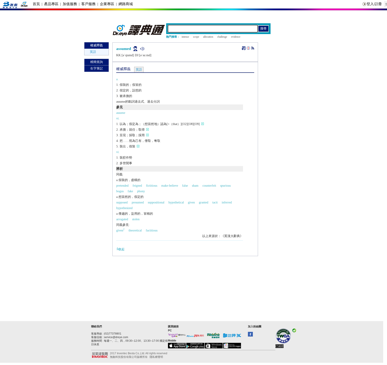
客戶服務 (88, 4)
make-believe (169, 185)
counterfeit (209, 185)
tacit (215, 202)
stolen (136, 219)
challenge (222, 36)
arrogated (122, 219)
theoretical (135, 230)
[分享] (252, 49)
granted (203, 202)
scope (196, 36)
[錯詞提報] (248, 49)
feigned (137, 185)
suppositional (156, 202)
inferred (227, 202)
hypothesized (124, 208)
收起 (121, 249)
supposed (122, 202)
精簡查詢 (96, 62)
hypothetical (176, 202)
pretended (122, 185)
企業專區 (107, 4)
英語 (93, 52)
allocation (208, 36)
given (191, 202)
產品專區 (51, 4)
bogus (120, 191)
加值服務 (70, 4)
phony (141, 191)
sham (195, 185)
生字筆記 (96, 68)
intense (185, 36)
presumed (138, 202)
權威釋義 (96, 45)
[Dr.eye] (139, 35)
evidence (235, 36)
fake (130, 191)
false (185, 185)
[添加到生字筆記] (243, 48)
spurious (225, 185)
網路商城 (126, 4)
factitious (151, 230)
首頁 (36, 4)
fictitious (151, 185)
